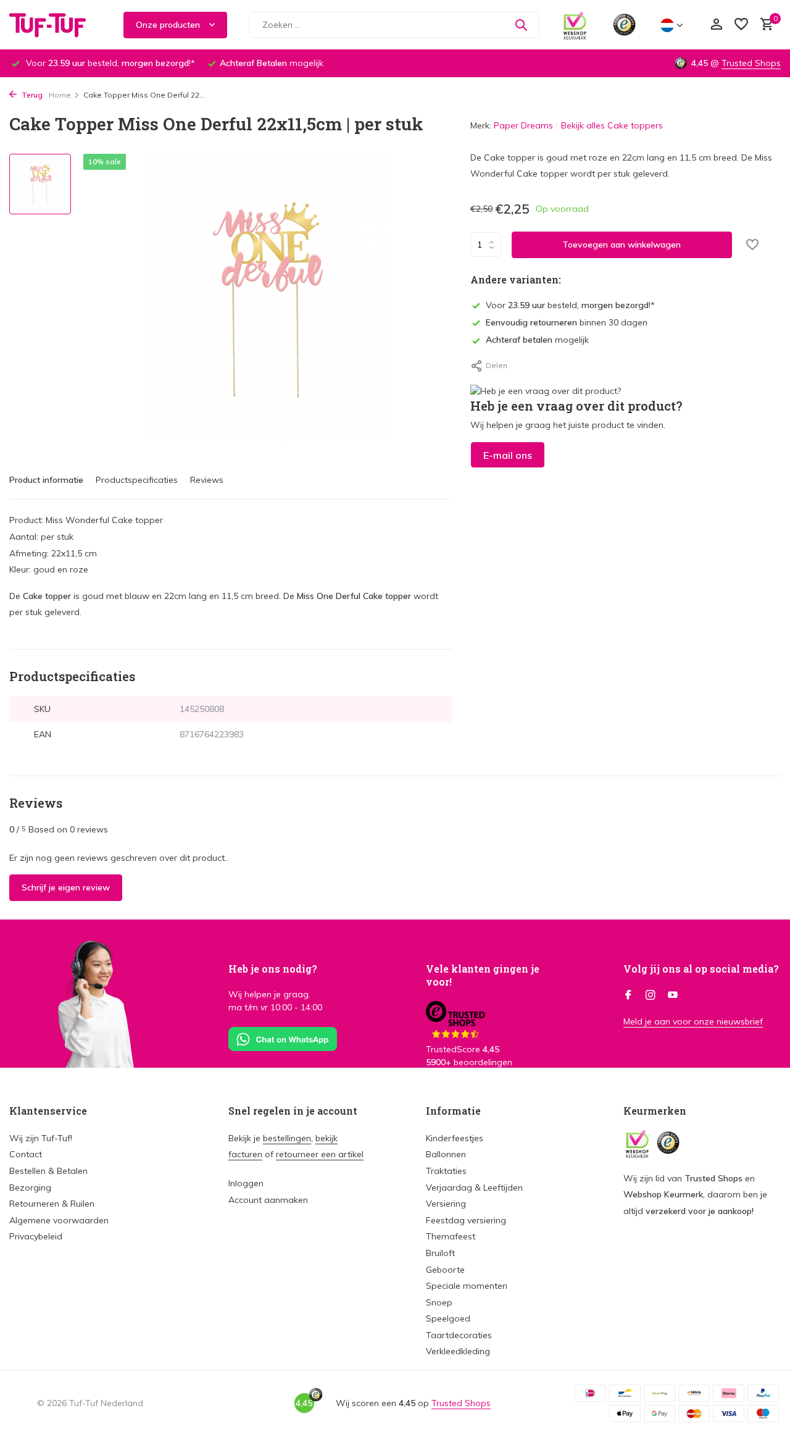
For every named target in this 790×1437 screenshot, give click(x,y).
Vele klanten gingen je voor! (482, 975)
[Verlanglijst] (741, 25)
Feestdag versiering (466, 1220)
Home (60, 94)
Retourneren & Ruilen (51, 1203)
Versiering (446, 1203)
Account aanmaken (268, 1199)
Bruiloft (440, 1253)
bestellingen (287, 1138)
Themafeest (450, 1236)
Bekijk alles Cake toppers (612, 125)
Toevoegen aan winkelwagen (621, 244)
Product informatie (46, 479)
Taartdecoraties (459, 1335)
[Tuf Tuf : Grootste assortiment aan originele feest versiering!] (55, 24)
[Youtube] (673, 995)
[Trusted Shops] (624, 24)
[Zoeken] (521, 25)
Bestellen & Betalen (48, 1170)
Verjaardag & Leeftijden (474, 1187)
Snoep (439, 1302)
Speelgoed (448, 1318)
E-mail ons (507, 455)
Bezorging (30, 1187)
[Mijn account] (716, 25)
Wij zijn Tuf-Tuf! (40, 1138)
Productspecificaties (137, 479)
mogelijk (537, 340)
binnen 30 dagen (566, 322)
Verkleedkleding (458, 1351)
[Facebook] (628, 995)
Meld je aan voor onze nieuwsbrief (693, 1021)
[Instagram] (650, 995)
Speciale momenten (466, 1285)
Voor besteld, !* (570, 305)
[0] (763, 25)
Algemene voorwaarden (59, 1220)
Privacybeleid (35, 1236)
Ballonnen (446, 1154)
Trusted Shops (751, 63)
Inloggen (246, 1183)
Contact (25, 1154)
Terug (31, 94)
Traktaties (446, 1170)
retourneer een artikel (320, 1154)
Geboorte (445, 1269)
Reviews (206, 479)
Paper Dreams (523, 125)
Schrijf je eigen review (66, 887)
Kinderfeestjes (454, 1138)
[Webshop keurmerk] (575, 24)
